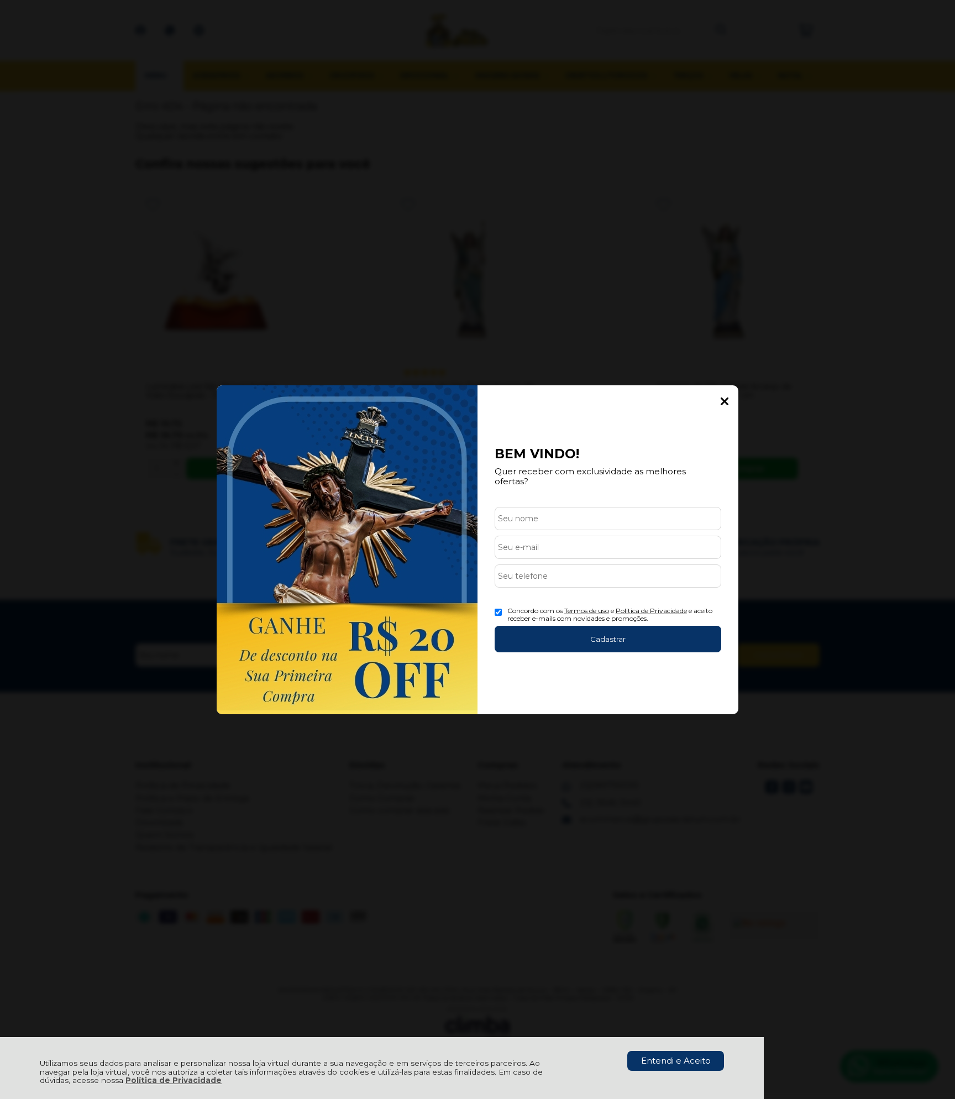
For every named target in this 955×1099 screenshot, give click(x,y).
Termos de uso (586, 610)
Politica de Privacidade (651, 610)
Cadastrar (608, 639)
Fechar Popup (724, 401)
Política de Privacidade (173, 1080)
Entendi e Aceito (676, 1060)
